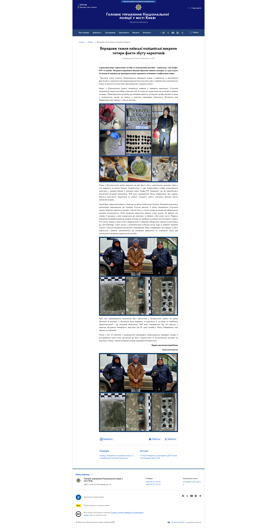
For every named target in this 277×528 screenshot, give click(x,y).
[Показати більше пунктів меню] (160, 32)
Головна (81, 42)
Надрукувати (107, 439)
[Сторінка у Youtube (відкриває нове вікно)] (173, 32)
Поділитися (156, 439)
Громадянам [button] (110, 33)
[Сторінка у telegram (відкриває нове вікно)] (182, 32)
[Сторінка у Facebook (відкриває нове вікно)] (163, 32)
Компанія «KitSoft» (178, 522)
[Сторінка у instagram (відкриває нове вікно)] (177, 32)
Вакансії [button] (136, 33)
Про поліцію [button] (84, 33)
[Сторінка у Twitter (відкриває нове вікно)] (168, 32)
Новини (90, 42)
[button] (85, 474)
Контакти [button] (147, 33)
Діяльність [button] (97, 33)
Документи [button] (124, 33)
